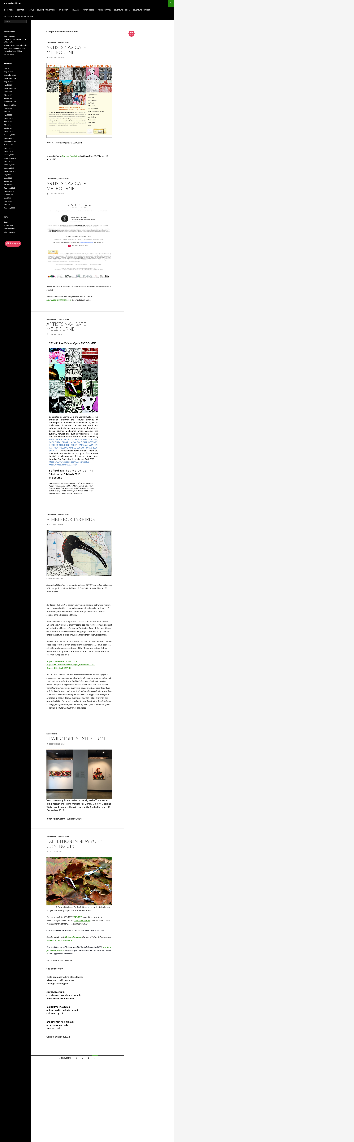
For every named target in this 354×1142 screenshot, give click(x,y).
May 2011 (7, 204)
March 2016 (8, 118)
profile (31, 10)
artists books (88, 10)
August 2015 (8, 121)
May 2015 (7, 125)
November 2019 (10, 78)
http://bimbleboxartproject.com (61, 661)
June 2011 (8, 201)
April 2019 (8, 85)
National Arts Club (82, 920)
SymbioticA (63, 10)
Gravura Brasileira (70, 156)
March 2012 (8, 185)
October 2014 (9, 145)
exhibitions (8, 10)
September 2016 (10, 105)
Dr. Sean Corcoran (73, 937)
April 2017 (8, 98)
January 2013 (9, 168)
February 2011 (9, 208)
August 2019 (8, 82)
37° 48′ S (78, 917)
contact (20, 10)
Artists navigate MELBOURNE (66, 49)
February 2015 (9, 135)
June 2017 (8, 92)
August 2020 (8, 72)
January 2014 (9, 155)
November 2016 (10, 102)
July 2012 (7, 175)
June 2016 (8, 108)
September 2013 (10, 158)
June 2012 (8, 178)
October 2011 (9, 195)
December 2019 (10, 75)
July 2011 (7, 198)
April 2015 (8, 128)
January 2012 (9, 191)
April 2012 (8, 181)
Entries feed (8, 225)
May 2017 (7, 95)
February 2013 (9, 165)
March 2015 (8, 131)
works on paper (104, 10)
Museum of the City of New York (60, 940)
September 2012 (10, 171)
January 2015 (9, 138)
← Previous (65, 1058)
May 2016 (7, 112)
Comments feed (9, 229)
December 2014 (10, 141)
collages (75, 10)
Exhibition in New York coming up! (74, 843)
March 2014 (8, 151)
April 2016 (8, 115)
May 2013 (7, 161)
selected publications (46, 10)
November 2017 (10, 88)
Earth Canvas (9, 54)
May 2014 (7, 148)
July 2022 (7, 68)
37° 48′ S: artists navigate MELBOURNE (18, 16)
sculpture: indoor (122, 10)
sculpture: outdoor (141, 10)
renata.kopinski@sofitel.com (58, 299)
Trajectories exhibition (75, 738)
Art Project (51, 43)
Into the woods (9, 36)
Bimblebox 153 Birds (70, 519)
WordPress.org (9, 232)
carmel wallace (12, 3)
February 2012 (9, 188)
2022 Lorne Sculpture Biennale (15, 45)
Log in (6, 222)
